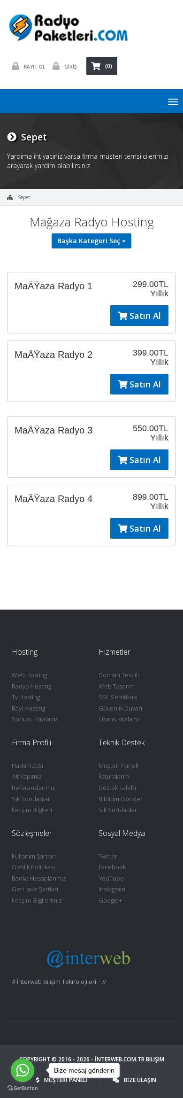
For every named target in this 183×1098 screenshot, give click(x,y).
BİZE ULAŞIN (140, 1080)
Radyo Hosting (31, 686)
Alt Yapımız (27, 776)
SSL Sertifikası (118, 697)
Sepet (24, 197)
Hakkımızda (27, 765)
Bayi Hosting (28, 708)
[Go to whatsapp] (22, 1070)
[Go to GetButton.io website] (23, 1088)
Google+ (110, 900)
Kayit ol (34, 66)
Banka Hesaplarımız (39, 878)
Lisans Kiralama (120, 719)
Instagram (112, 889)
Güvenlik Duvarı (120, 708)
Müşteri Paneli (118, 765)
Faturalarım (114, 776)
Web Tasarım (117, 686)
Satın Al (144, 315)
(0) (108, 66)
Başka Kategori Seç (89, 240)
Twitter (108, 856)
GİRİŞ (70, 66)
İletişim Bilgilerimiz (37, 900)
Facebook (112, 867)
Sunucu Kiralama (35, 719)
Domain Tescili (119, 675)
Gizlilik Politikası (33, 867)
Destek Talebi (117, 787)
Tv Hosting (26, 697)
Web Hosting (29, 675)
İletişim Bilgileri (32, 809)
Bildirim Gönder (121, 799)
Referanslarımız (33, 787)
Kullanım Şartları (34, 856)
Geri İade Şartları (35, 889)
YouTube (111, 878)
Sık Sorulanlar (31, 799)
